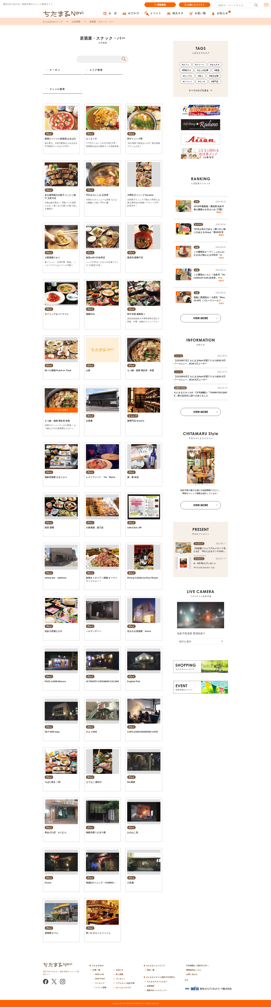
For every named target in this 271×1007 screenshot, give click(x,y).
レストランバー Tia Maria (100, 477)
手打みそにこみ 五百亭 (97, 195)
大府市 (221, 303)
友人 (201, 76)
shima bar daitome (55, 577)
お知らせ (119, 970)
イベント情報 (100, 987)
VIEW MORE (200, 318)
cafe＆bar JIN (134, 527)
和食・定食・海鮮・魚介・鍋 (138, 150)
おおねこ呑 (132, 832)
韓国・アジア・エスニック (96, 376)
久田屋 (130, 882)
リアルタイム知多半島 (125, 983)
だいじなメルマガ (123, 987)
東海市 (219, 212)
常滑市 (221, 235)
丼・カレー (90, 150)
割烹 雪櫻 (49, 527)
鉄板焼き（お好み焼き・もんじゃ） (58, 150)
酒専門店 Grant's (135, 420)
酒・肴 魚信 (133, 477)
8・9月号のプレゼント (205, 563)
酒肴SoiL (90, 314)
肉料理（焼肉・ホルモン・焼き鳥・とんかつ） (63, 376)
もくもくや (91, 138)
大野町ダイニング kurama (140, 195)
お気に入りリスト (196, 4)
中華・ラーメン (51, 213)
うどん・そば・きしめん (95, 426)
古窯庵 (89, 420)
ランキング (99, 983)
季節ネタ (187, 70)
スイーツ (200, 64)
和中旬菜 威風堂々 (136, 314)
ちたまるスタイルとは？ (157, 981)
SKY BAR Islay (52, 731)
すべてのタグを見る (199, 90)
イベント (188, 81)
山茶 (88, 370)
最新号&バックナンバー (157, 990)
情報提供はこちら (193, 970)
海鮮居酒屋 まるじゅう (56, 477)
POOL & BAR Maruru (55, 681)
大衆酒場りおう (52, 257)
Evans (48, 882)
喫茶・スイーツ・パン (94, 687)
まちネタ (215, 64)
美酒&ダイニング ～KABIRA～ (101, 882)
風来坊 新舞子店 (135, 257)
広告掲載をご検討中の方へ (197, 965)
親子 (208, 567)
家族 (217, 70)
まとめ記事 (203, 70)
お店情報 (76, 21)
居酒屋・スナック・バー (104, 150)
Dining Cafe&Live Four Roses (142, 577)
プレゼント (120, 978)
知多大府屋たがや (53, 631)
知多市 (221, 280)
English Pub (133, 681)
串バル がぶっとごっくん (98, 932)
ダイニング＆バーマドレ (57, 314)
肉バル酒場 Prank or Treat (58, 370)
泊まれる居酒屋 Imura (139, 631)
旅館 (148, 637)
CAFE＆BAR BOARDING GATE (142, 731)
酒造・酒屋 (131, 426)
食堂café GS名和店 (95, 257)
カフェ (186, 64)
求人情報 (119, 974)
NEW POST (100, 978)
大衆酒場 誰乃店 (95, 527)
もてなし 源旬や (94, 782)
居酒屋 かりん (51, 932)
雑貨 (201, 567)
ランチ (202, 81)
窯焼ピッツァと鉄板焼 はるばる (60, 138)
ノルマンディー (93, 631)
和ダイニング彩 (135, 138)
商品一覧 (150, 970)
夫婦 (212, 567)
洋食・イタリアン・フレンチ (138, 210)
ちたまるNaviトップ (53, 21)
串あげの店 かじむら (56, 832)
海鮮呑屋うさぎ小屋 (96, 832)
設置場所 (150, 986)
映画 (205, 567)
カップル (188, 76)
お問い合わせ (191, 974)
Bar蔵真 (131, 782)
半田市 (221, 258)
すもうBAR (91, 731)
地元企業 (214, 76)
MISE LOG (99, 974)
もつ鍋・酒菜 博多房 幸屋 (140, 370)
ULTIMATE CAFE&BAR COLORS (102, 681)
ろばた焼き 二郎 (53, 782)
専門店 (215, 81)
